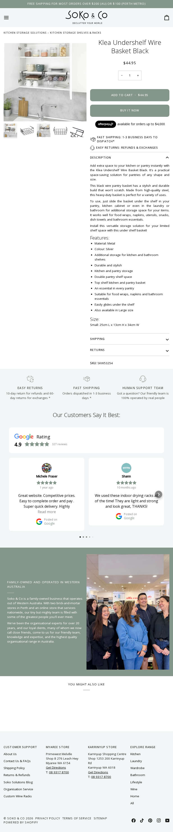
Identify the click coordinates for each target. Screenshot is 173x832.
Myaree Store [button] (58, 747)
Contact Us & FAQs (17, 761)
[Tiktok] (142, 820)
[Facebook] (134, 820)
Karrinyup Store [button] (102, 747)
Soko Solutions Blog (18, 782)
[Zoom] (45, 79)
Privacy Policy (47, 818)
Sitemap (100, 818)
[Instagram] (159, 820)
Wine (133, 789)
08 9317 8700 (59, 772)
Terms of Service (76, 818)
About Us (10, 754)
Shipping (97, 339)
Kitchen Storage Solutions (25, 32)
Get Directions (56, 767)
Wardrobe (137, 768)
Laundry (136, 761)
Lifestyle (136, 782)
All (132, 803)
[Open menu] (10, 17)
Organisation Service (18, 789)
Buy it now (129, 110)
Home (134, 796)
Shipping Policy (14, 768)
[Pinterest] (150, 820)
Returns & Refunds (17, 775)
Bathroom (137, 775)
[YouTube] (167, 820)
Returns (97, 350)
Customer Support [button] (20, 747)
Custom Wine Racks (18, 796)
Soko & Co (16, 818)
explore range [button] (143, 747)
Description (100, 157)
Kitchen (135, 754)
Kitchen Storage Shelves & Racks (75, 32)
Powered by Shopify (21, 822)
